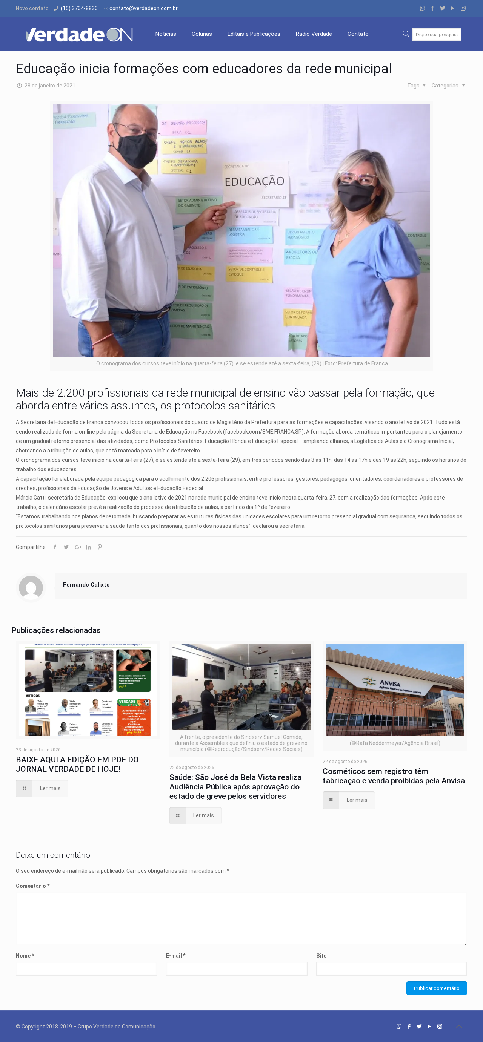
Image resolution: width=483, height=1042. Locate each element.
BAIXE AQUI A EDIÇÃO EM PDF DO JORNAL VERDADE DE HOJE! (77, 764)
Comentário (32, 886)
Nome (25, 956)
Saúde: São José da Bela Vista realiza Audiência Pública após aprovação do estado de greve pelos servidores (235, 787)
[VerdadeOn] (80, 34)
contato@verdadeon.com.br (143, 8)
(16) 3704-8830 (79, 8)
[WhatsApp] (422, 8)
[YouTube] (453, 8)
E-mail (175, 956)
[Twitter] (443, 8)
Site (321, 956)
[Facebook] (433, 8)
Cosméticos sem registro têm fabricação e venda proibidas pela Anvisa (394, 776)
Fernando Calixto (86, 584)
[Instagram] (463, 8)
